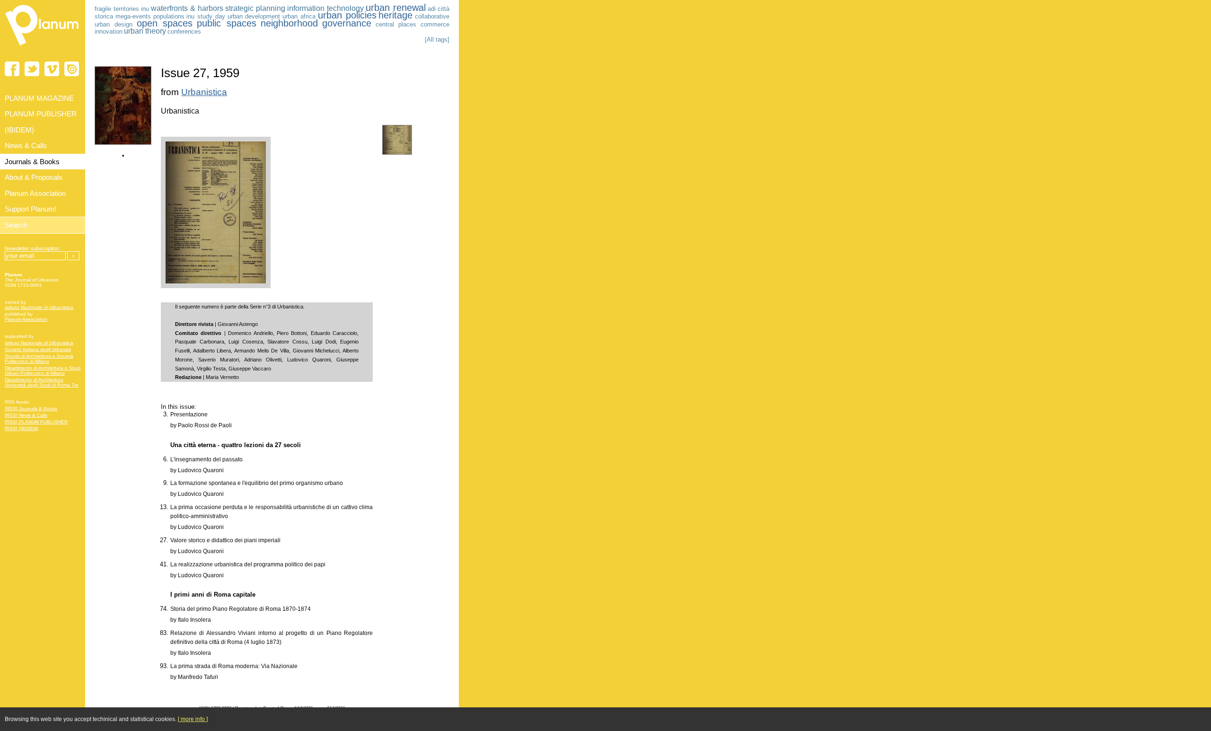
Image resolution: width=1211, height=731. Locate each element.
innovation (109, 31)
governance (346, 23)
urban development (254, 16)
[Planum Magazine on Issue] (71, 69)
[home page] (42, 47)
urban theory (145, 31)
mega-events (133, 16)
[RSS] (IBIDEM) (21, 428)
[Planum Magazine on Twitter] (32, 69)
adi (432, 8)
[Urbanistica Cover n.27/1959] (123, 142)
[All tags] (437, 39)
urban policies (347, 15)
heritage (395, 15)
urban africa (299, 16)
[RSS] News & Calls (26, 415)
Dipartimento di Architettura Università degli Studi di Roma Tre (42, 382)
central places (396, 24)
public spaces (226, 23)
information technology (325, 8)
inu (145, 8)
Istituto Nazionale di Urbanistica (39, 307)
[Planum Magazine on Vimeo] (51, 69)
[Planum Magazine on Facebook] (12, 69)
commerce (435, 24)
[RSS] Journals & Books (31, 408)
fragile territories (117, 8)
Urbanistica (204, 92)
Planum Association (26, 319)
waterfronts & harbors (187, 8)
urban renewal (396, 7)
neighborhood (289, 23)
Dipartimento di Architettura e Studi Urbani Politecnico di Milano (42, 370)
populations (168, 16)
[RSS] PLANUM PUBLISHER (36, 421)
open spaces (165, 23)
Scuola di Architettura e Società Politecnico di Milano (39, 358)
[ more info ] (193, 719)
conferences (184, 31)
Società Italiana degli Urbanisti (38, 349)
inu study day (205, 16)
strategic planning (255, 8)
